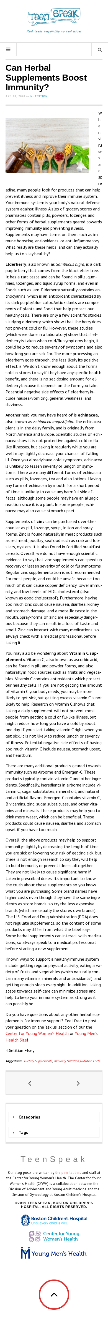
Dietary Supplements (38, 1061)
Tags (23, 1132)
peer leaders (71, 1172)
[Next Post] (78, 1083)
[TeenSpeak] (54, 20)
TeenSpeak (54, 1159)
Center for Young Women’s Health (37, 1033)
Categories (29, 1117)
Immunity (59, 1061)
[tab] (54, 1117)
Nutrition (39, 96)
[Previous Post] (30, 1083)
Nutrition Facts (90, 1061)
